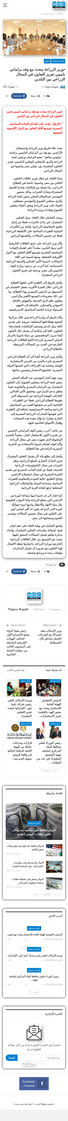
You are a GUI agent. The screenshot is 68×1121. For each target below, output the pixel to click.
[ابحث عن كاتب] (34, 596)
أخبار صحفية (58, 61)
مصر (47, 61)
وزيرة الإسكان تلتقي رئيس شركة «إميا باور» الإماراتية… (34, 955)
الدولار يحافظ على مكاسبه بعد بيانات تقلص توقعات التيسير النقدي (34, 832)
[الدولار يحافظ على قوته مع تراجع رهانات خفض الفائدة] (54, 850)
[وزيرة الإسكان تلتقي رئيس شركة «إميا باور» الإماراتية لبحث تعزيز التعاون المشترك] (19, 687)
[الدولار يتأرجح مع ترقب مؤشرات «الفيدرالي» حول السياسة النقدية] (54, 867)
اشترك (11, 1057)
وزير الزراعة (51, 565)
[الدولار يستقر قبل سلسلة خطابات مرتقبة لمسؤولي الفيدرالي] (54, 883)
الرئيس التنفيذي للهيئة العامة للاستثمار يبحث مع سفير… (34, 934)
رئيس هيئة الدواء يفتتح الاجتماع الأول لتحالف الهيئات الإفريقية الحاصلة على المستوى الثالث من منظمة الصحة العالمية (19, 642)
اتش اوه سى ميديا (23, 1103)
